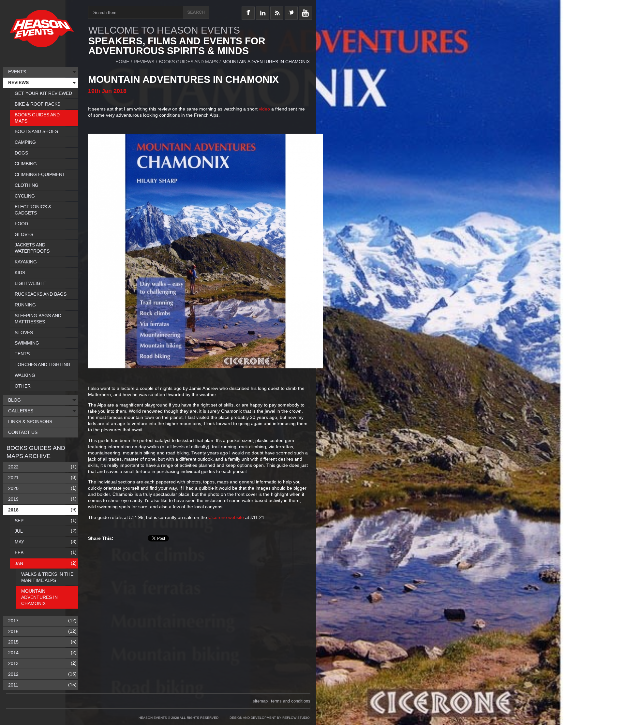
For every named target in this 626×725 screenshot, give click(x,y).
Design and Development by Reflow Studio (270, 717)
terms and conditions (290, 701)
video (264, 108)
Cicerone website (226, 517)
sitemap (260, 701)
